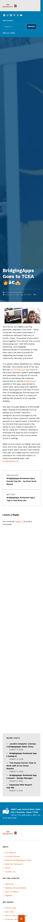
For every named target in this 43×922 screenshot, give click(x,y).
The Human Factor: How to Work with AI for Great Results (21, 766)
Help (13, 33)
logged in (19, 521)
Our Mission (10, 852)
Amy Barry (27, 295)
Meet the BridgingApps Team (18, 860)
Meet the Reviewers (14, 864)
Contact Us (10, 872)
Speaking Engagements (14, 292)
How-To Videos (11, 892)
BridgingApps (30, 381)
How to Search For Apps (16, 915)
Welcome (9, 884)
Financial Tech (11, 919)
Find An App (10, 908)
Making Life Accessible (15, 888)
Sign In (6, 33)
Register (8, 895)
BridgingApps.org (10, 461)
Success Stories (12, 856)
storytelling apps (17, 370)
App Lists (9, 912)
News (7, 868)
